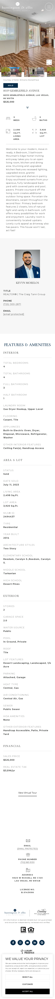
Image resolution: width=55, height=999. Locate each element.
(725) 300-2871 (12, 304)
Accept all (27, 991)
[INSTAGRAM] (20, 942)
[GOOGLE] (42, 942)
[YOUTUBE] (27, 942)
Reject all (27, 977)
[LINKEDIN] (34, 942)
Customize (27, 984)
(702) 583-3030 (27, 862)
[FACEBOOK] (13, 942)
